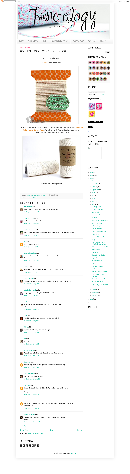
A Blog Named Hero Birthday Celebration (101, 285)
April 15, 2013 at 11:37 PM (31, 321)
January (94, 296)
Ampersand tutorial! (98, 215)
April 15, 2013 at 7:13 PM (31, 272)
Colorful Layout (97, 229)
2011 (91, 302)
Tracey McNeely (29, 279)
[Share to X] (54, 195)
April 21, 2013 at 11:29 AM (31, 408)
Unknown (27, 362)
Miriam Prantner (29, 230)
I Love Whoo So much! (99, 279)
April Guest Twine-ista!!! (99, 231)
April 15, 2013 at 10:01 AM (32, 224)
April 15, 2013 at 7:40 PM (31, 284)
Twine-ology (33, 41)
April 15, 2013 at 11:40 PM (31, 332)
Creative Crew (78, 41)
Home (21, 41)
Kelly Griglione (29, 350)
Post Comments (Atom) (35, 434)
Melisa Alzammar (29, 415)
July (93, 196)
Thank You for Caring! (99, 255)
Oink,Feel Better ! (97, 261)
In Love (94, 263)
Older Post (79, 430)
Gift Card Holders (97, 210)
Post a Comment (27, 426)
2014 (91, 175)
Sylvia (26, 327)
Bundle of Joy (96, 250)
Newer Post (24, 430)
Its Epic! (94, 240)
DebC (25, 302)
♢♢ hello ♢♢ (96, 218)
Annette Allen (28, 207)
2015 (91, 172)
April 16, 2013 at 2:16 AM (31, 356)
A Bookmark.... (96, 252)
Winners (103, 41)
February (95, 293)
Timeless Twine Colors (59, 41)
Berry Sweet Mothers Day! (100, 221)
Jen (25, 339)
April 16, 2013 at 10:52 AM (32, 379)
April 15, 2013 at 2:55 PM (31, 261)
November (95, 184)
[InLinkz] (88, 131)
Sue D (26, 242)
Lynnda (26, 267)
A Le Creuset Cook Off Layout (99, 275)
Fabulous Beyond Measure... (100, 272)
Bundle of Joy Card (98, 237)
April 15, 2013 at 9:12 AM (31, 212)
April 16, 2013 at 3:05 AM (31, 367)
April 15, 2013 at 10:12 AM (31, 235)
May (93, 201)
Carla (25, 315)
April (93, 204)
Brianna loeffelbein (30, 253)
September (95, 190)
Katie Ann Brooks (29, 374)
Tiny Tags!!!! (95, 212)
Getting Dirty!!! (96, 226)
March (94, 290)
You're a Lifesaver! (97, 223)
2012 (91, 299)
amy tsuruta (28, 198)
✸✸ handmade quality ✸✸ (100, 247)
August (94, 193)
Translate (102, 94)
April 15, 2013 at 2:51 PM (31, 247)
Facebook (92, 41)
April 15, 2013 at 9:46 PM (31, 309)
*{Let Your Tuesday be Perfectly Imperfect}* (99, 243)
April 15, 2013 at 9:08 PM (31, 296)
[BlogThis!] (52, 195)
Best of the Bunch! (97, 266)
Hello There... (96, 234)
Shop (44, 41)
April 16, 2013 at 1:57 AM (31, 344)
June (93, 198)
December (95, 181)
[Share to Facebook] (55, 195)
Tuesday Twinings (97, 282)
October (94, 187)
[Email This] (50, 195)
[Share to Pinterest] (57, 195)
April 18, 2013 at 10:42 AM (32, 395)
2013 (91, 178)
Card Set (94, 269)
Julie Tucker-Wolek (30, 290)
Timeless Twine (29, 218)
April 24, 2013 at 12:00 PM (32, 422)
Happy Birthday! (97, 258)
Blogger (73, 453)
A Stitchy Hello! (96, 207)
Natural (35, 198)
